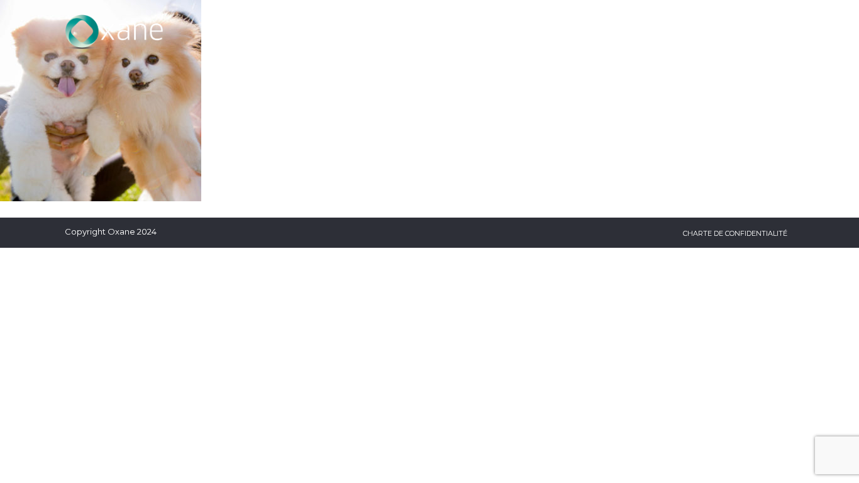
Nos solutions (375, 31)
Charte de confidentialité (735, 233)
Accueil (295, 31)
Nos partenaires (681, 31)
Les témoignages (480, 31)
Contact (769, 31)
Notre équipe (581, 31)
